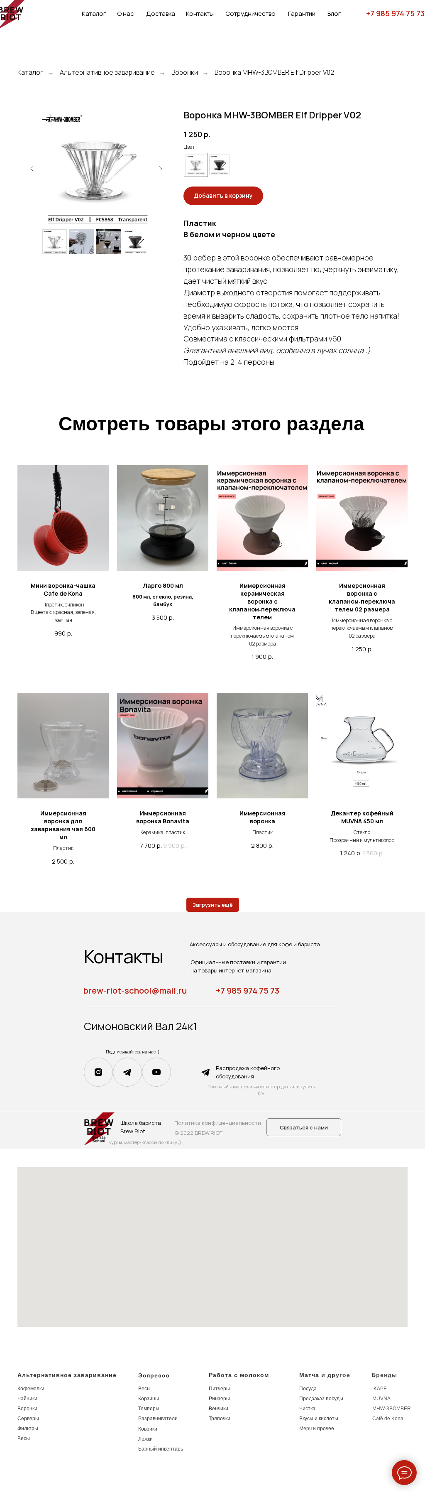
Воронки (184, 72)
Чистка (307, 1409)
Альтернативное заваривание (107, 72)
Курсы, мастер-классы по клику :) (144, 1142)
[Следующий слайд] (160, 168)
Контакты (200, 13)
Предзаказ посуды (321, 1399)
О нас (125, 13)
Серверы (28, 1418)
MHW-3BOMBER (391, 1409)
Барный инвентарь (160, 1449)
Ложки (145, 1439)
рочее (327, 1428)
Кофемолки (30, 1389)
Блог (334, 13)
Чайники (27, 1399)
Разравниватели (158, 1418)
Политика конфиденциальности (217, 1123)
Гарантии (301, 13)
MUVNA (381, 1399)
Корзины (148, 1399)
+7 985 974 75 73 (395, 13)
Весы (23, 1438)
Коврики (147, 1429)
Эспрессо (154, 1375)
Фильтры (27, 1428)
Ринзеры (219, 1399)
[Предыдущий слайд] (32, 168)
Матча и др (317, 1375)
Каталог (94, 13)
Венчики (218, 1409)
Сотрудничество (250, 13)
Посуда (308, 1389)
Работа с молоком (239, 1375)
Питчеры (219, 1389)
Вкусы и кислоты (318, 1418)
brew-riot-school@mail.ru (135, 990)
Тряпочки (219, 1418)
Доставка (160, 13)
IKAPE (379, 1389)
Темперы (148, 1409)
